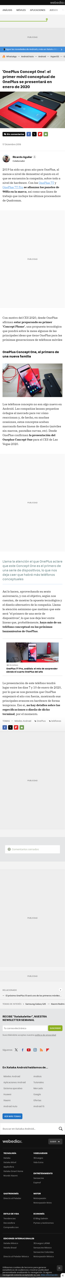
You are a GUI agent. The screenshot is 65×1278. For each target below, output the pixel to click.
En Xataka (13, 665)
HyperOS (54, 56)
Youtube (28, 1049)
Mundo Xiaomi (10, 1175)
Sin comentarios (15, 134)
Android (42, 56)
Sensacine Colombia (43, 1251)
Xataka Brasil (9, 1247)
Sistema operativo (12, 1088)
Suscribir (55, 1028)
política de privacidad (45, 1034)
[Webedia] (57, 2)
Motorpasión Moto (42, 1202)
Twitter (34, 134)
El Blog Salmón (40, 1218)
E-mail (46, 134)
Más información (49, 1274)
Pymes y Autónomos (43, 1222)
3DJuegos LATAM (41, 1243)
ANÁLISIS (7, 10)
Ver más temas (12, 1116)
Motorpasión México (43, 1256)
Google (37, 1094)
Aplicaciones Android (14, 1082)
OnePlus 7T (46, 183)
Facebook (29, 134)
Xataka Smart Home (13, 1171)
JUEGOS (54, 10)
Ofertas (37, 1100)
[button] (24, 157)
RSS (41, 1049)
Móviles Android (23, 720)
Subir (53, 1141)
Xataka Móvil (9, 1162)
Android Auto (27, 56)
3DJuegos (38, 1157)
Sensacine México (42, 1247)
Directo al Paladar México (16, 1256)
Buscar (61, 1129)
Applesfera (8, 1166)
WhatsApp (11, 56)
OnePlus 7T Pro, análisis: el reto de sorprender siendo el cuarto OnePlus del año (32, 670)
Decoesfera (9, 1222)
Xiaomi (6, 1100)
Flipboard (40, 134)
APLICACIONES (37, 10)
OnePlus (41, 720)
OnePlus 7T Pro (13, 187)
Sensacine (38, 1177)
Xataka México (10, 1243)
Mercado (38, 1088)
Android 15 (38, 1106)
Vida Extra (38, 1162)
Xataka (6, 1157)
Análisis (37, 1076)
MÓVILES (21, 10)
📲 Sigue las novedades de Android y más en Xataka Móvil (31, 49)
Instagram (35, 1049)
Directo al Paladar (12, 1198)
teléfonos (56, 720)
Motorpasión (39, 1198)
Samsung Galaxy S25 (35, 1003)
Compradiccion (11, 1227)
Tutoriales (38, 1082)
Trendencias (9, 1218)
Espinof (37, 1182)
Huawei (7, 1094)
